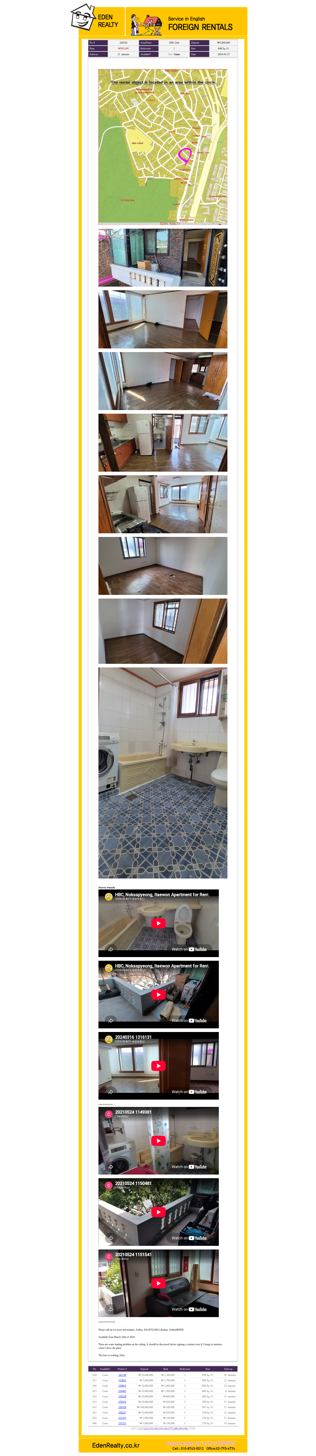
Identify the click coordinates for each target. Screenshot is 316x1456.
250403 (122, 1391)
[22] (146, 1428)
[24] (155, 1428)
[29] (180, 1428)
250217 (122, 1412)
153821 (122, 1380)
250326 (122, 1407)
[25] (160, 1428)
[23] (151, 1428)
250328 (122, 1396)
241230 (122, 1375)
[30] (185, 1428)
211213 (122, 1418)
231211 (122, 1423)
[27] (170, 1428)
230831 (122, 1385)
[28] (175, 1428)
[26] (165, 1428)
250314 (122, 1401)
